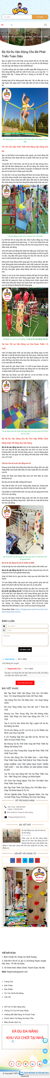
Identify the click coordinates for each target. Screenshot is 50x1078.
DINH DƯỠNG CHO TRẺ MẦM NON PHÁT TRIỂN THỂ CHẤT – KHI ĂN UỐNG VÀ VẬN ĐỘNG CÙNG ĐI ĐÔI (26, 767)
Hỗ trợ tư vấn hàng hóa (14, 1006)
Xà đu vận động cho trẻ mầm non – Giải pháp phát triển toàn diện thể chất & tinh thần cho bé (26, 758)
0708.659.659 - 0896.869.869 (22, 25)
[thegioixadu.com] (13, 861)
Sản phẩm (8, 989)
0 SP (6, 25)
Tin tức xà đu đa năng (14, 993)
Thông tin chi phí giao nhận (16, 1010)
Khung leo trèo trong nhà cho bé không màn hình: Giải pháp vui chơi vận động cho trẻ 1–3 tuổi (26, 716)
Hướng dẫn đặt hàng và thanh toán (19, 1014)
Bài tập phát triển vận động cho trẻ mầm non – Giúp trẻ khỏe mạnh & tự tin (26, 789)
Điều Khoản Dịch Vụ (12, 1022)
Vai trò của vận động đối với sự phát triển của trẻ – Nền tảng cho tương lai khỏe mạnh (26, 775)
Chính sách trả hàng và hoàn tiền (19, 1018)
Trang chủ (8, 981)
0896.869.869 (20, 807)
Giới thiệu (8, 985)
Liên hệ (7, 997)
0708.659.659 (18, 809)
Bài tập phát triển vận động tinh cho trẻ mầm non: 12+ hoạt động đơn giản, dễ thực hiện (26, 694)
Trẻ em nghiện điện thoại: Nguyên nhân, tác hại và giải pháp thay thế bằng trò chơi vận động (26, 795)
